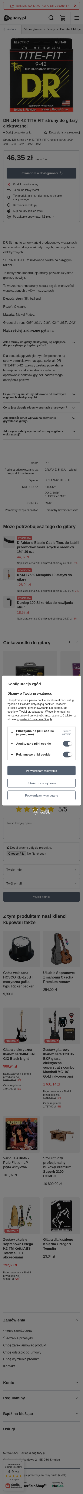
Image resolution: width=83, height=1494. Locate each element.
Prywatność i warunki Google (34, 719)
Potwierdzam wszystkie (41, 770)
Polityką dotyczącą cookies (37, 703)
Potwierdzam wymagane (41, 795)
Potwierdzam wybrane (41, 783)
